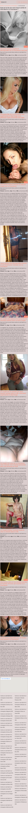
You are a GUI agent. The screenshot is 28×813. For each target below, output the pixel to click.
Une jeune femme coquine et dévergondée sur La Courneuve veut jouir (13, 49)
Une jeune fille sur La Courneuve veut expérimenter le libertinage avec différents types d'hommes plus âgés (12, 116)
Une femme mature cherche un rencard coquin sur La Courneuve (13, 185)
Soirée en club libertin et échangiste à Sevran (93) (20, 768)
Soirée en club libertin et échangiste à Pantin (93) (20, 723)
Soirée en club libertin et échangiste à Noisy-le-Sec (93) (21, 718)
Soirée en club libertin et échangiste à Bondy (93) (6, 719)
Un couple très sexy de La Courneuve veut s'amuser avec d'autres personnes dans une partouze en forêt (13, 464)
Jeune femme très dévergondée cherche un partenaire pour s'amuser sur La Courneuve (13, 264)
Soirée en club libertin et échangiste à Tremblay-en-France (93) (21, 779)
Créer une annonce (22, 2)
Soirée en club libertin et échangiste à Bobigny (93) (7, 715)
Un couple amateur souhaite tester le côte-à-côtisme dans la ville (12, 531)
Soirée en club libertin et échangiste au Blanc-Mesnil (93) (6, 766)
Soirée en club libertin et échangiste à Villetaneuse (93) (21, 802)
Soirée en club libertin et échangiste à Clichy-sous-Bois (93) (7, 725)
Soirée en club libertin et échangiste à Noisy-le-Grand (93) (20, 711)
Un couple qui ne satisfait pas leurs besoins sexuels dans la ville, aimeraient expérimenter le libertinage (13, 393)
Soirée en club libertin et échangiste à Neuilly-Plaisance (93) (20, 698)
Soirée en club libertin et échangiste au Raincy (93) (6, 783)
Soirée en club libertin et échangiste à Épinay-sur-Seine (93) (6, 741)
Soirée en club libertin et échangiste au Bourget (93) (7, 772)
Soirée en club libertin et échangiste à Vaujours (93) (21, 785)
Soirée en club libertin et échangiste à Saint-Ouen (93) (20, 763)
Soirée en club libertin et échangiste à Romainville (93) (20, 743)
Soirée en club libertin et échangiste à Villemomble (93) (21, 790)
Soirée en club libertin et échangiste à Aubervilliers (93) (7, 698)
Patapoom (3, 2)
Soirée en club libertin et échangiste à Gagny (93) (6, 747)
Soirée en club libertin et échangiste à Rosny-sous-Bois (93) (21, 749)
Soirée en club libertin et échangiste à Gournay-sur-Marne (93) (7, 752)
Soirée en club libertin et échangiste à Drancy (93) (6, 731)
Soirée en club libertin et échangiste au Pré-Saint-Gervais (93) (6, 777)
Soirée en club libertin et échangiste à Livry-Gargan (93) (7, 793)
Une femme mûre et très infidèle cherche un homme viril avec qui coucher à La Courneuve (13, 583)
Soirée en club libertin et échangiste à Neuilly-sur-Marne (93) (20, 704)
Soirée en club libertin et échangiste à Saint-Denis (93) (20, 756)
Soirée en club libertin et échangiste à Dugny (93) (6, 735)
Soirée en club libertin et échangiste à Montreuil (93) (7, 806)
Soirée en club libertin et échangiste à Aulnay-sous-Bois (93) (7, 704)
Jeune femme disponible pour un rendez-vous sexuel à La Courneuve (13, 638)
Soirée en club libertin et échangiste (8, 5)
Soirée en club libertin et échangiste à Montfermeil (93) (6, 800)
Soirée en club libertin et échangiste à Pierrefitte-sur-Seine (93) (20, 736)
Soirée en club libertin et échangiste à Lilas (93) (6, 788)
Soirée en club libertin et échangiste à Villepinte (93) (21, 796)
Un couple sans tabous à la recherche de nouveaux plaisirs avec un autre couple (13, 319)
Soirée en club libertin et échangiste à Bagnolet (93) (7, 710)
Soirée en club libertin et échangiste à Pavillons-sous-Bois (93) (20, 729)
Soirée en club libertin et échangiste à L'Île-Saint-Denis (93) (6, 759)
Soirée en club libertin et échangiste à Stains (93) (20, 773)
